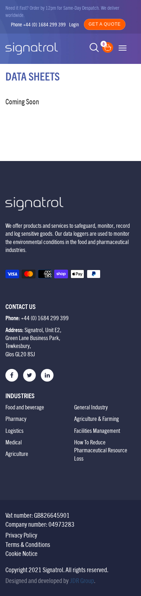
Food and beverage (24, 407)
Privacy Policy (21, 535)
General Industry (91, 407)
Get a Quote (105, 24)
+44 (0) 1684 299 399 (44, 24)
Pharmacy (15, 419)
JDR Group (82, 580)
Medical (13, 442)
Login (74, 24)
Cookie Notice (21, 553)
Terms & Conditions (27, 544)
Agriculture (16, 454)
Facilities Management (97, 430)
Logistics (14, 430)
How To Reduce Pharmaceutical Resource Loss (100, 450)
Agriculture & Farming (96, 419)
